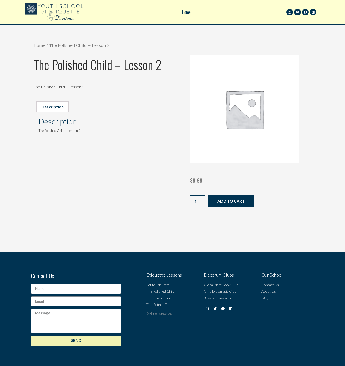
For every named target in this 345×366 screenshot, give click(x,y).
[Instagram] (289, 12)
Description (52, 106)
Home (186, 12)
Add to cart (231, 201)
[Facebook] (305, 12)
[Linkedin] (313, 12)
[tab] (52, 106)
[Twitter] (297, 12)
